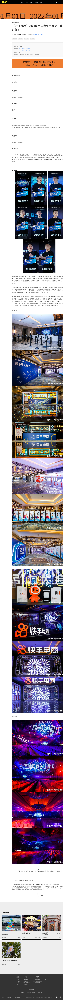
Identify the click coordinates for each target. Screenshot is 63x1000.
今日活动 (17, 981)
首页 (13, 22)
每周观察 (26, 979)
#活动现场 (15, 38)
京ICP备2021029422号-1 (47, 997)
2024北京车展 (26, 983)
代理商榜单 (37, 983)
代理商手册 (37, 979)
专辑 (26, 977)
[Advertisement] (31, 905)
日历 (18, 983)
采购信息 (26, 981)
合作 (46, 977)
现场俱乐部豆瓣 (31, 992)
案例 (16, 22)
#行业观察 (32, 38)
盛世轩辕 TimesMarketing (39, 34)
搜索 (46, 979)
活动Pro (40, 992)
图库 (18, 984)
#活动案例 (21, 38)
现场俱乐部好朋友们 (37, 981)
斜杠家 (22, 992)
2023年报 (26, 984)
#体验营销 (26, 38)
